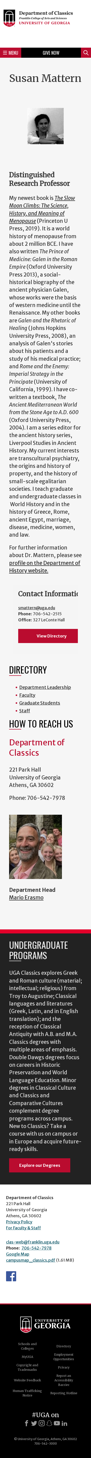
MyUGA (27, 1357)
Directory (63, 1346)
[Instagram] (42, 1423)
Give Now (51, 52)
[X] (34, 1423)
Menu (13, 52)
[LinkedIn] (64, 1423)
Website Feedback (27, 1380)
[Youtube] (57, 1423)
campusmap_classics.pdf (30, 1260)
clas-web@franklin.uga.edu (32, 1241)
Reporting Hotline (63, 1393)
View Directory (51, 636)
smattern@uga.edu (36, 607)
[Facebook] (27, 1423)
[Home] (45, 23)
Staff (24, 711)
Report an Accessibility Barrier (63, 1380)
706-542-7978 (36, 1248)
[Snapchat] (49, 1423)
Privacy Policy (19, 1221)
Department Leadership (45, 687)
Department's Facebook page (11, 1276)
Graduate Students (39, 703)
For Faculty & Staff (23, 1227)
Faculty (27, 695)
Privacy (64, 1367)
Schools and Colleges (27, 1346)
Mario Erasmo (26, 897)
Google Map (17, 1254)
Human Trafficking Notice (27, 1393)
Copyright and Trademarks (27, 1367)
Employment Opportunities (63, 1357)
